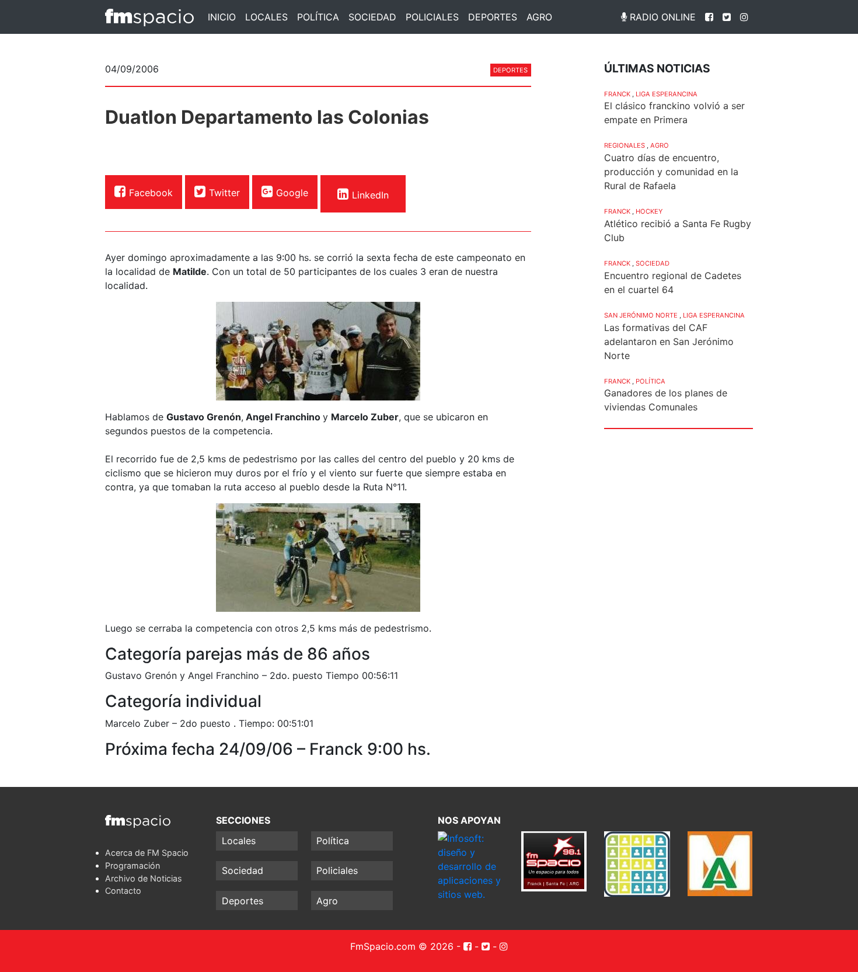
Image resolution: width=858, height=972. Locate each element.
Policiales (432, 17)
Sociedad (372, 17)
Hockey (649, 211)
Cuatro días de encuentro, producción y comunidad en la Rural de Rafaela (671, 171)
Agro (539, 17)
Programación (132, 865)
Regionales (624, 145)
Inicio (222, 17)
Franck (617, 94)
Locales (266, 17)
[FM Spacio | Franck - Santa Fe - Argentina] (149, 17)
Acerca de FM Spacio (147, 853)
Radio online (661, 17)
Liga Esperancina (666, 94)
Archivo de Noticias (143, 878)
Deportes (492, 17)
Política (318, 17)
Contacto (123, 891)
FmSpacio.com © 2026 (402, 946)
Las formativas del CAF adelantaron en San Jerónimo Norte (669, 341)
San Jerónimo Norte (641, 315)
